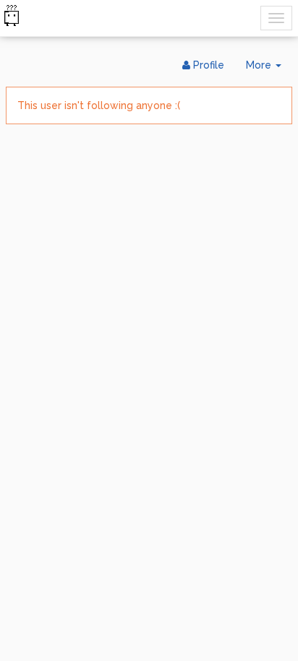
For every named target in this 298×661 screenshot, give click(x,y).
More (269, 69)
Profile (207, 65)
